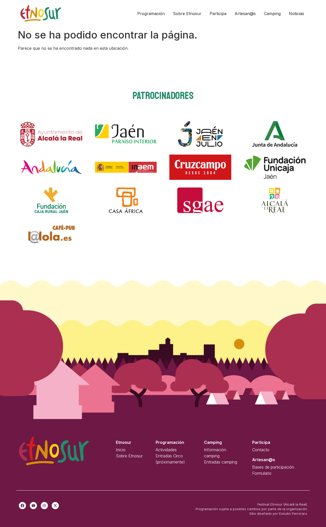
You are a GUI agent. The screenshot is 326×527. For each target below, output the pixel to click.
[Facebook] (22, 505)
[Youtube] (33, 505)
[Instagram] (44, 505)
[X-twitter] (55, 505)
